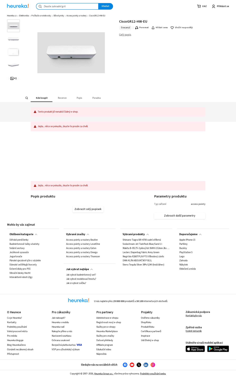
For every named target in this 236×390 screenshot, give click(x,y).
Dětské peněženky (18, 240)
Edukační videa (103, 349)
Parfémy (183, 244)
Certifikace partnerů (151, 331)
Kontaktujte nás (194, 315)
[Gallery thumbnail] (13, 26)
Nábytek (183, 264)
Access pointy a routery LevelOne (83, 244)
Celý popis (125, 35)
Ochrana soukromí (61, 340)
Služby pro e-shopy (105, 327)
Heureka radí (58, 327)
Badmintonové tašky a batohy (24, 244)
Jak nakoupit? (58, 318)
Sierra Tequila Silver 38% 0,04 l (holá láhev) (143, 264)
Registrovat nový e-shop (108, 322)
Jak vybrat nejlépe (77, 269)
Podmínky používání (17, 327)
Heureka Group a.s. (103, 373)
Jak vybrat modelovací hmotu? (81, 279)
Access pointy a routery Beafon (82, 240)
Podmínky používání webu (153, 373)
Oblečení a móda (187, 269)
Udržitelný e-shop (150, 340)
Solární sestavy (17, 248)
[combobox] (67, 6)
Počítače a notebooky (41, 15)
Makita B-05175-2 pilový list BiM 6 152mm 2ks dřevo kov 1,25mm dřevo (146, 248)
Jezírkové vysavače (19, 252)
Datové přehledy (104, 340)
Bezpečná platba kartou (64, 345)
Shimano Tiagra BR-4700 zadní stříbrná (142, 240)
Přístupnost (13, 354)
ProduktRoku (147, 327)
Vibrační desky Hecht (20, 273)
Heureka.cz (12, 15)
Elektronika (24, 15)
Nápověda (101, 354)
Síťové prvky (58, 15)
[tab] (41, 98)
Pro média (12, 336)
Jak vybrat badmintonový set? (81, 275)
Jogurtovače (15, 256)
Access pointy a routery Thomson (83, 256)
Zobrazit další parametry (179, 216)
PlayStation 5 (185, 252)
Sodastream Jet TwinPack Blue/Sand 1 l (142, 244)
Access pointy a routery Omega (81, 252)
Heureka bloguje (15, 340)
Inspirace (145, 336)
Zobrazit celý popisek (87, 209)
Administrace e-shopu (107, 318)
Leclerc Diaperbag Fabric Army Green (141, 252)
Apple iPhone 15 (187, 240)
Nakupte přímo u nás (62, 331)
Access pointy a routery (76, 15)
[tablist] (100, 98)
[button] (41, 98)
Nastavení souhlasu (61, 336)
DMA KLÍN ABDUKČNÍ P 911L (137, 260)
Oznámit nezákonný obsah (20, 349)
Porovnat (144, 27)
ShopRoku (146, 322)
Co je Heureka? (14, 318)
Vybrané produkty (134, 234)
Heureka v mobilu (60, 322)
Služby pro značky (105, 336)
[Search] (27, 98)
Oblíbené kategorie (21, 234)
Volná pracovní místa (17, 331)
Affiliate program (104, 345)
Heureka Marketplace (107, 331)
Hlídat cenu (162, 27)
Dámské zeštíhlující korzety (23, 264)
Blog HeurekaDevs (16, 345)
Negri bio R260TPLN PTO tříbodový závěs (143, 256)
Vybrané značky (75, 234)
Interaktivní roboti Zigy (20, 277)
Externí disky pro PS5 (20, 269)
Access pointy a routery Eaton (81, 248)
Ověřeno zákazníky (150, 318)
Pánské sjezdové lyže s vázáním (25, 260)
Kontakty (11, 322)
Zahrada (183, 260)
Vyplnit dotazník (194, 331)
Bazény (183, 248)
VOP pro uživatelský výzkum (66, 349)
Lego (181, 256)
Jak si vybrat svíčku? (76, 283)
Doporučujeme (188, 234)
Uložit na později (184, 27)
